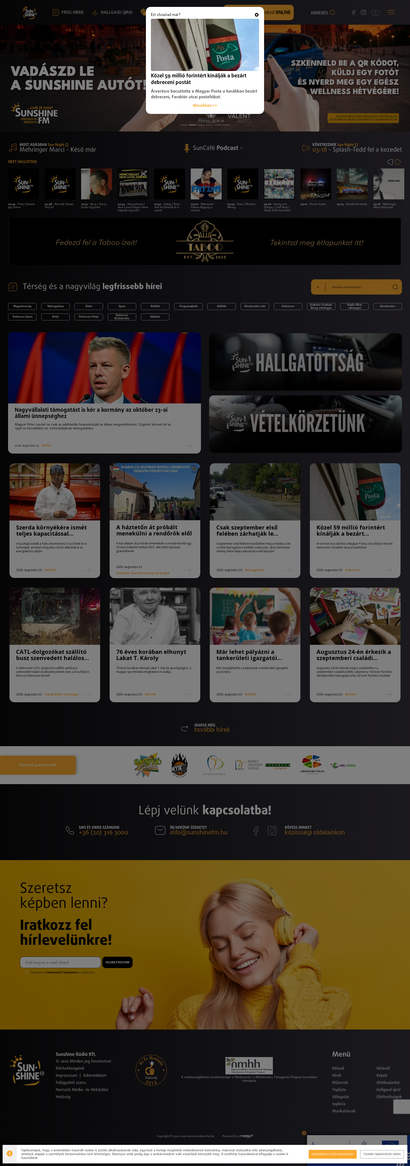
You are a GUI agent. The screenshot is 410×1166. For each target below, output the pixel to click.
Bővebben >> (205, 106)
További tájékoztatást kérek (382, 1154)
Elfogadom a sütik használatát (333, 1154)
